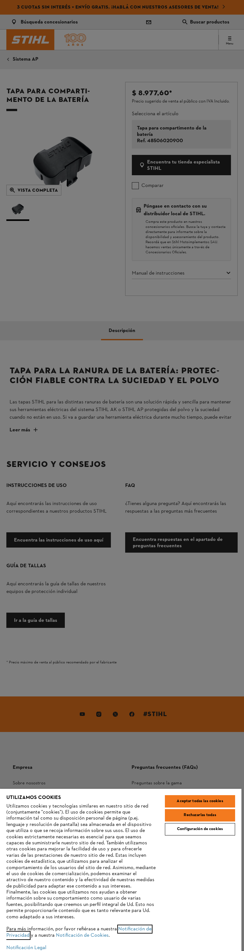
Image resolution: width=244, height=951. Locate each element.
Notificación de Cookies (82, 935)
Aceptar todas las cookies (200, 801)
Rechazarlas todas (200, 815)
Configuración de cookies (200, 829)
